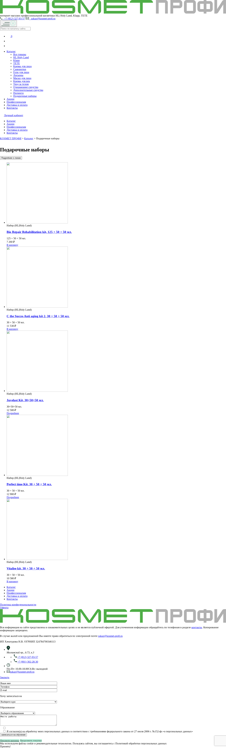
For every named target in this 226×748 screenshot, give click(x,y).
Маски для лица (22, 78)
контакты (196, 627)
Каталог (11, 51)
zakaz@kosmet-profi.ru (42, 18)
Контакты (12, 108)
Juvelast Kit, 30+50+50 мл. (25, 400)
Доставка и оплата (17, 105)
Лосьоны (18, 75)
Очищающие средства (25, 87)
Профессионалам (16, 102)
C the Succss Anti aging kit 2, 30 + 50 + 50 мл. (38, 316)
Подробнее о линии (11, 158)
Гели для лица (21, 72)
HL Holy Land (21, 57)
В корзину (12, 245)
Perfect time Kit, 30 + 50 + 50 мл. (29, 484)
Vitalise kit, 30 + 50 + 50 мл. (26, 568)
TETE (16, 63)
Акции (10, 99)
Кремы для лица (22, 66)
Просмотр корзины (9, 740)
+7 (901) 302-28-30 (27, 661)
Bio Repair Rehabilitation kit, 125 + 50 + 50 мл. (39, 232)
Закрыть (4, 677)
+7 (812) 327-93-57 (13, 18)
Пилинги (18, 93)
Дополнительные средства (28, 90)
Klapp (16, 60)
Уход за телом (21, 84)
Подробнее (13, 413)
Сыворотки (19, 69)
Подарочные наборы (25, 96)
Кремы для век (21, 81)
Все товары (19, 54)
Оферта (4, 607)
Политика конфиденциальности (18, 604)
